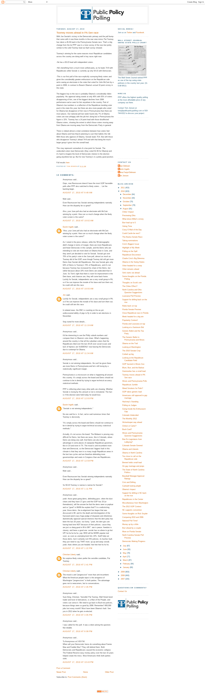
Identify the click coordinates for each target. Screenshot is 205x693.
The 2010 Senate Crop (131, 351)
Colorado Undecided (130, 415)
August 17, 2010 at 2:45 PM (77, 587)
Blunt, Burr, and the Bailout (133, 368)
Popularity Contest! (130, 320)
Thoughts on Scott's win (132, 283)
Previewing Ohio (128, 215)
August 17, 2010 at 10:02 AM (78, 221)
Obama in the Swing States (133, 262)
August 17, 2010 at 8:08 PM (77, 631)
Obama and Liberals (130, 449)
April (125, 557)
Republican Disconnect (131, 255)
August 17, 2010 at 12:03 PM (78, 398)
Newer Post (61, 672)
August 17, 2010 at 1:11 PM (77, 489)
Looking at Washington (131, 347)
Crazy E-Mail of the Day (132, 230)
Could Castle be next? (131, 233)
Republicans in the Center (132, 499)
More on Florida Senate (131, 532)
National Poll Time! (130, 521)
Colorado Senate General (132, 445)
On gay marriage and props (133, 466)
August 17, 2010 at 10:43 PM (78, 662)
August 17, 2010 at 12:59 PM (78, 461)
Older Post (109, 672)
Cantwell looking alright (131, 486)
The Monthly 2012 (129, 419)
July (125, 546)
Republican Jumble (130, 385)
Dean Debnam (124, 166)
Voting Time (127, 226)
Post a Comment (63, 668)
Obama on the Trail (130, 343)
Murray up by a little (130, 524)
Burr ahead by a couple (131, 528)
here (67, 163)
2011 (123, 188)
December (127, 194)
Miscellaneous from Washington (135, 503)
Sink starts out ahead (131, 273)
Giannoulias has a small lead (134, 371)
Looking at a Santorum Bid (133, 327)
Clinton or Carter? (129, 426)
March (125, 560)
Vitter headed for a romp (132, 266)
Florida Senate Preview (131, 309)
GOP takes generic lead (132, 392)
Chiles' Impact (128, 212)
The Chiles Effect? (129, 286)
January (126, 567)
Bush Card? (127, 429)
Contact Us (122, 591)
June (125, 549)
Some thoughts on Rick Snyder (135, 514)
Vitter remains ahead (130, 269)
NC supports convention (132, 510)
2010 (123, 191)
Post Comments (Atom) (77, 677)
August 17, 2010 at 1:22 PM (77, 548)
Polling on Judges (129, 405)
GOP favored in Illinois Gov (133, 364)
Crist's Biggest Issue (130, 244)
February (127, 564)
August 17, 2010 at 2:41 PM (77, 565)
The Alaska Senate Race (132, 237)
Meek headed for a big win (133, 317)
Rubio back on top (129, 306)
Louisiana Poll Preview (131, 296)
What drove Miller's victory (133, 219)
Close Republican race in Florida (135, 313)
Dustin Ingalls (68, 227)
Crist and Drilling (129, 482)
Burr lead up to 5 (129, 223)
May (125, 553)
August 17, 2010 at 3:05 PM (77, 615)
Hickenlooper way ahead (132, 422)
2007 (123, 579)
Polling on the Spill (129, 251)
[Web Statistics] (102, 692)
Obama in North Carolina (132, 453)
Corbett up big (128, 354)
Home (85, 672)
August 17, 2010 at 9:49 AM (77, 193)
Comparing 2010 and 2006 (132, 517)
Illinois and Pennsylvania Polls (134, 381)
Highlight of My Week (131, 248)
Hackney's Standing (130, 402)
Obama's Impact (129, 489)
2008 (123, 575)
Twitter (129, 32)
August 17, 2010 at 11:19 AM (78, 325)
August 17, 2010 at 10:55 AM (78, 289)
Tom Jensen (123, 176)
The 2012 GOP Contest (131, 506)
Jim (64, 295)
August (126, 209)
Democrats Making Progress (133, 541)
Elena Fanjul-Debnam (127, 172)
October (126, 202)
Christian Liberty (69, 554)
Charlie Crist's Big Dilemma (133, 258)
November (127, 198)
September (127, 205)
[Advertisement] (135, 137)
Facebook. (140, 32)
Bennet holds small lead (132, 462)
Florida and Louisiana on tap (133, 324)
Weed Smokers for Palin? (132, 388)
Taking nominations (130, 240)
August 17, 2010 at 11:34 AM (78, 353)
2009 (123, 572)
